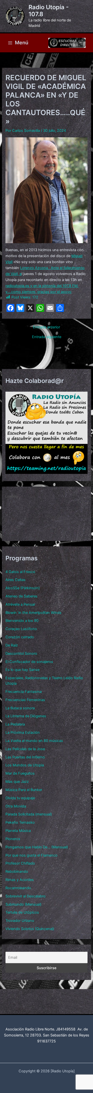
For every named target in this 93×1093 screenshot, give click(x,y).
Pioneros (12, 839)
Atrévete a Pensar (20, 604)
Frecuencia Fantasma (23, 691)
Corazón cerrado (19, 637)
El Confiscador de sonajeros (29, 661)
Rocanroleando (18, 888)
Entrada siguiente (46, 337)
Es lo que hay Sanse (22, 669)
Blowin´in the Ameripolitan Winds (33, 612)
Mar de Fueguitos (20, 773)
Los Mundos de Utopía (24, 765)
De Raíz (11, 645)
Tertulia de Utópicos (22, 912)
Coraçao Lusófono (21, 629)
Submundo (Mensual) (23, 904)
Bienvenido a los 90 (21, 620)
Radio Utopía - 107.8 (49, 10)
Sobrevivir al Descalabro (25, 896)
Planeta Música (18, 830)
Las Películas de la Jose (25, 749)
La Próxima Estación (22, 732)
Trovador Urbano (19, 920)
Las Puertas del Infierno (25, 757)
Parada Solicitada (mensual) (28, 814)
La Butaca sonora (20, 708)
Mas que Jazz (17, 781)
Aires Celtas (15, 580)
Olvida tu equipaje (20, 798)
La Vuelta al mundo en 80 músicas (34, 740)
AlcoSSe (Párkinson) (22, 588)
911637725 (46, 1041)
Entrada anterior (46, 327)
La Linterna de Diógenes (25, 716)
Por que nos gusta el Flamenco (31, 855)
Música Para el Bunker (23, 790)
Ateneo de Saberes (21, 596)
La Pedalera (15, 724)
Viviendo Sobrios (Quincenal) (29, 929)
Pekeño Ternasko (20, 822)
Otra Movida (15, 806)
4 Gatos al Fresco (20, 572)
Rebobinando (16, 871)
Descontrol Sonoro (21, 653)
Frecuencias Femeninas (25, 700)
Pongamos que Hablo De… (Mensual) (36, 847)
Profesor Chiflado (20, 863)
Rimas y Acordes (19, 879)
